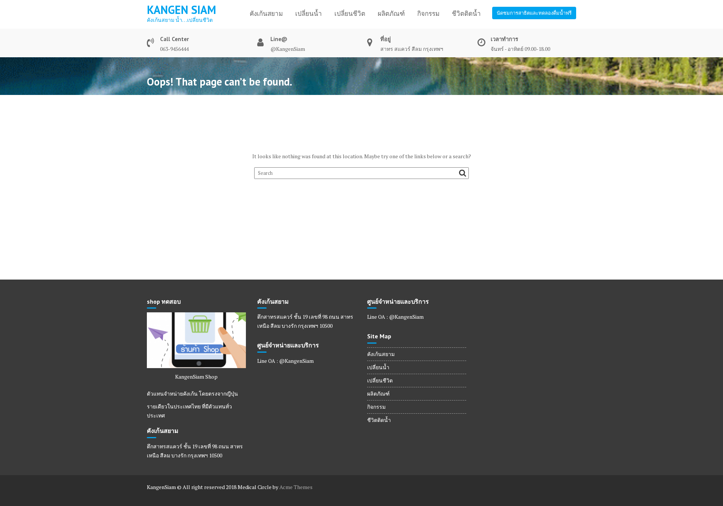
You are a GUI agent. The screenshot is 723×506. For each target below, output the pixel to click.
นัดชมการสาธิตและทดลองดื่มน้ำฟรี (534, 12)
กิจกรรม (428, 13)
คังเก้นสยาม (266, 13)
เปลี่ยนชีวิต (349, 13)
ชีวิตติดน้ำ (466, 13)
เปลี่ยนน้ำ (308, 13)
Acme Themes (296, 487)
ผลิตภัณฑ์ (391, 13)
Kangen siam (181, 9)
